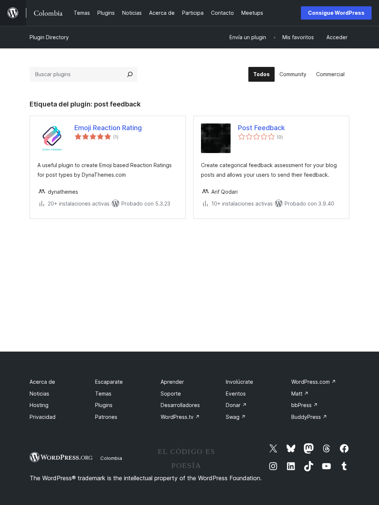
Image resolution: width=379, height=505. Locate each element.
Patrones (106, 417)
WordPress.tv (180, 417)
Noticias (39, 393)
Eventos (236, 393)
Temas (103, 393)
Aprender (172, 382)
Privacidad (43, 417)
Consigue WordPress (336, 13)
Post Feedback (261, 128)
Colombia (111, 458)
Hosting (39, 405)
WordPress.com (313, 382)
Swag (236, 417)
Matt (300, 393)
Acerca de (42, 382)
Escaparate (109, 382)
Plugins (104, 405)
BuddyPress (309, 417)
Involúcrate (239, 382)
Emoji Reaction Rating (108, 128)
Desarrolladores (180, 405)
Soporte (171, 393)
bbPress (304, 405)
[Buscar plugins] (130, 74)
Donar (236, 405)
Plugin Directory (49, 37)
